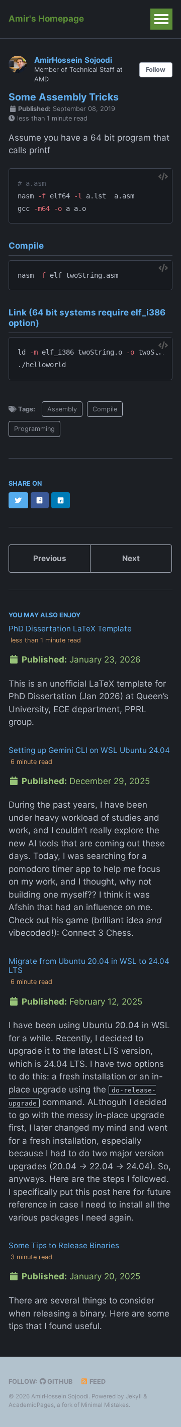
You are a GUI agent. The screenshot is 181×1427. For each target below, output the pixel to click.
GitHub (59, 1381)
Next (131, 558)
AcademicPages (31, 1404)
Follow (155, 69)
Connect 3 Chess (96, 933)
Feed (97, 1381)
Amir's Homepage (46, 19)
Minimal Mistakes (105, 1404)
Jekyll (134, 1396)
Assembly (62, 409)
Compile (105, 409)
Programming (34, 428)
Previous (49, 558)
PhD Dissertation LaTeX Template (70, 628)
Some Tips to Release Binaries (64, 1245)
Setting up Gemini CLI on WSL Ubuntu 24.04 (89, 750)
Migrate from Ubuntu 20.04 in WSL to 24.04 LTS (89, 965)
